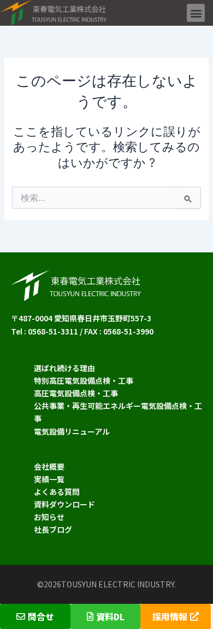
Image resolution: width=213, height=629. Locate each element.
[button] (196, 13)
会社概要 (49, 466)
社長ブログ (53, 529)
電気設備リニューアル (72, 431)
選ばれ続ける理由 (64, 367)
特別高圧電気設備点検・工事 (83, 380)
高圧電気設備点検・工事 (76, 393)
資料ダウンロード (64, 504)
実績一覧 (49, 479)
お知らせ (49, 516)
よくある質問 (57, 491)
